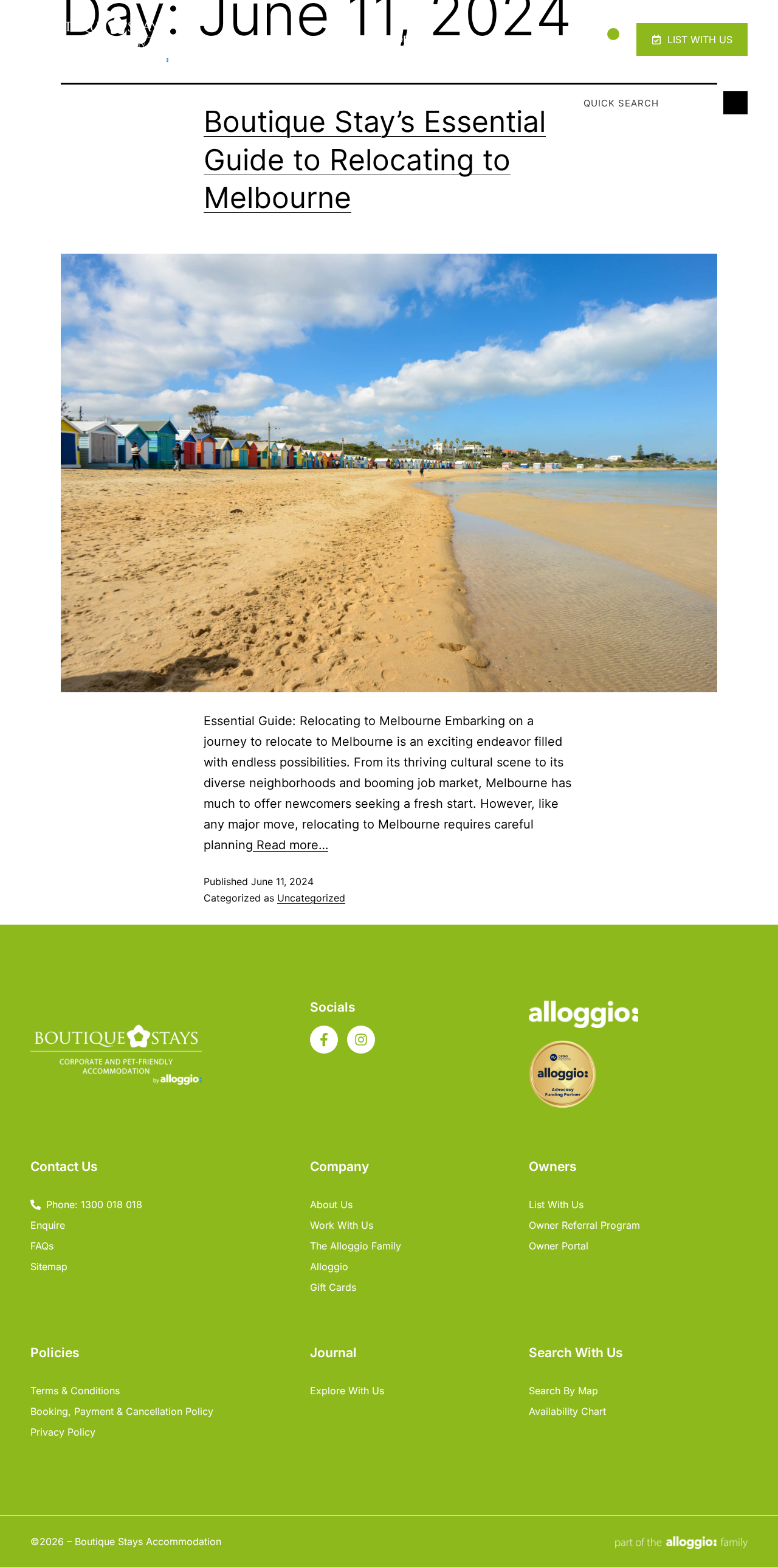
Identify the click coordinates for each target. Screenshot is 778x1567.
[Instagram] (361, 1040)
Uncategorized (311, 898)
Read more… (290, 845)
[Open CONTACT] (563, 40)
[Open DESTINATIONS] (480, 40)
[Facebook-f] (324, 1040)
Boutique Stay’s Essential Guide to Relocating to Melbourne (375, 159)
